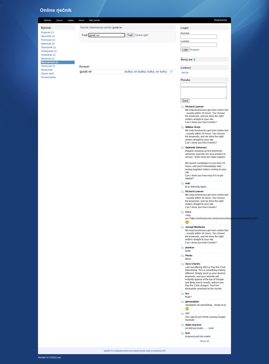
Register (194, 49)
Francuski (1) (48, 40)
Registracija (220, 20)
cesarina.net (158, 350)
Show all (204, 341)
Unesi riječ (141, 35)
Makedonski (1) (49, 62)
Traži (85, 35)
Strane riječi (47, 73)
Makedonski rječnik (100, 27)
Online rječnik (55, 10)
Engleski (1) (47, 32)
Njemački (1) (48, 36)
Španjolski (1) (48, 47)
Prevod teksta (48, 77)
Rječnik (84, 27)
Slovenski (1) (48, 66)
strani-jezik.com (142, 350)
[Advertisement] (57, 141)
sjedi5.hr (108, 350)
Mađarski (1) (48, 58)
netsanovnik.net (123, 350)
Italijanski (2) (48, 43)
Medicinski (47, 69)
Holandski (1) (48, 55)
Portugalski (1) (49, 51)
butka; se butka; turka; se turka (146, 71)
